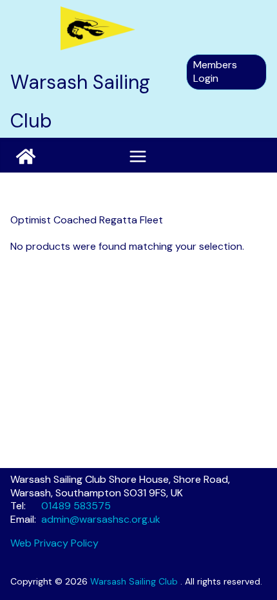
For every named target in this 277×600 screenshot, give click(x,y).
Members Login (215, 71)
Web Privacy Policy (54, 543)
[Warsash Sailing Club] (25, 156)
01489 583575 (76, 505)
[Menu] (138, 156)
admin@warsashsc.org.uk (100, 519)
